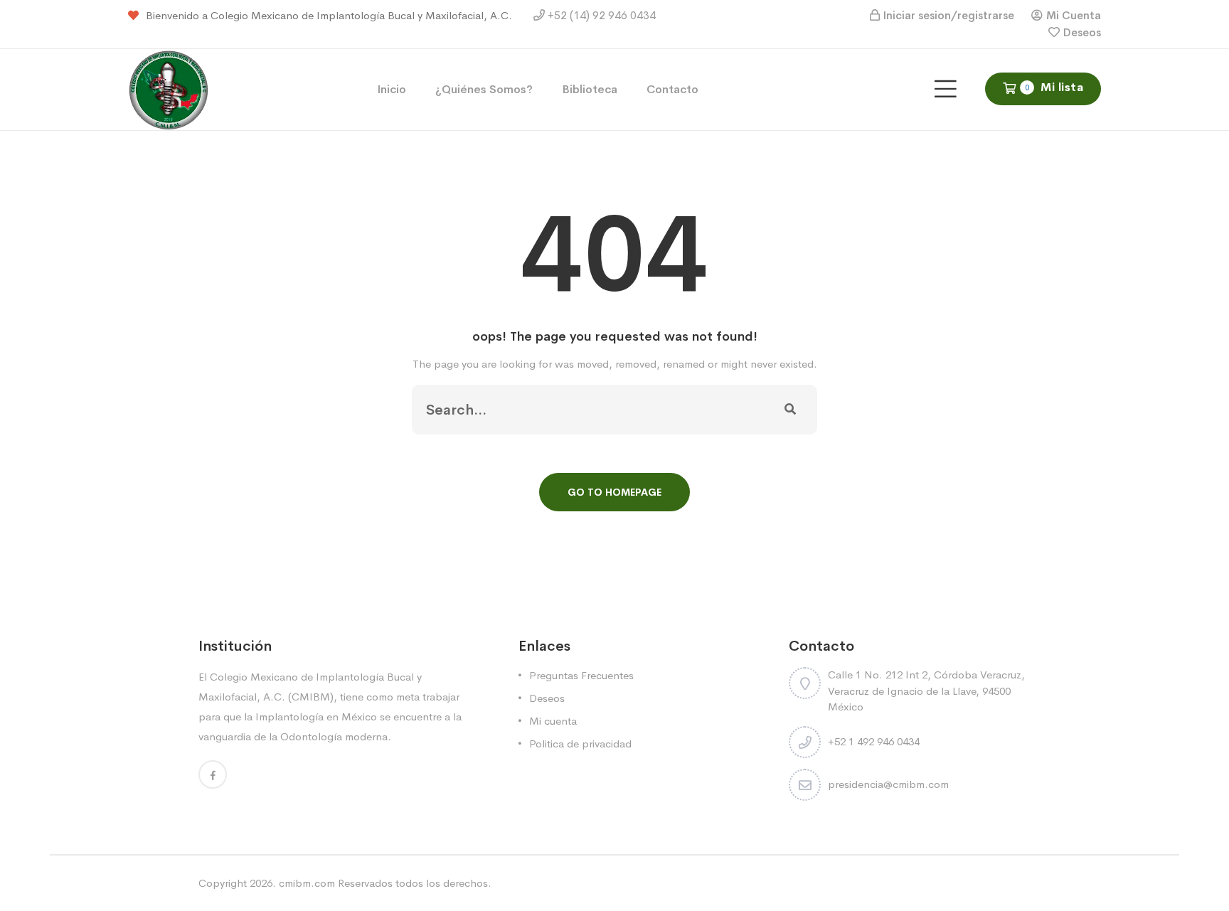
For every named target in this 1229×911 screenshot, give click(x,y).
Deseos (1082, 32)
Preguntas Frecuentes (581, 675)
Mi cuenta (553, 721)
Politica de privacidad (580, 743)
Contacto (672, 89)
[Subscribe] (790, 410)
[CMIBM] (168, 88)
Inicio (391, 89)
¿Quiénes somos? (484, 89)
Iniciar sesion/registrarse (948, 15)
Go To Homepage (614, 492)
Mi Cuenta (1073, 15)
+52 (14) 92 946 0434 (600, 15)
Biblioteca (589, 89)
